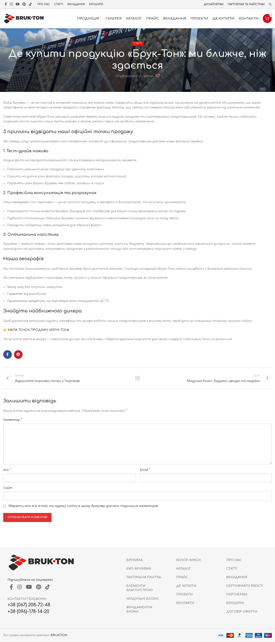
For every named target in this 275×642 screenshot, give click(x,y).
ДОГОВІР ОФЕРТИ (241, 611)
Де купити (186, 585)
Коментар (12, 420)
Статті (137, 43)
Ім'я (7, 470)
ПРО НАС (234, 560)
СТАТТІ (231, 568)
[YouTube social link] (17, 4)
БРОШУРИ (235, 603)
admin (148, 76)
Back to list (137, 378)
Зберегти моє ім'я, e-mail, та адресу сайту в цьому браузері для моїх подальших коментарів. (83, 506)
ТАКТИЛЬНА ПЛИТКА (143, 577)
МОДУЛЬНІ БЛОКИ (142, 598)
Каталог (183, 568)
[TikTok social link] (30, 4)
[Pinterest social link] (24, 4)
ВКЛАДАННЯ (236, 577)
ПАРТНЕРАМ (236, 594)
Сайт (7, 488)
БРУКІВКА (134, 560)
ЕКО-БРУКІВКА (138, 568)
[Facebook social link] (5, 4)
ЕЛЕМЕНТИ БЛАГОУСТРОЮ (139, 588)
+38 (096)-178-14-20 (28, 611)
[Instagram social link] (11, 4)
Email (145, 470)
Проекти (184, 594)
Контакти (185, 603)
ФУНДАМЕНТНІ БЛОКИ (139, 609)
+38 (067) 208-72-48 (29, 604)
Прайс (182, 577)
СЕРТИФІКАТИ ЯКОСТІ (244, 585)
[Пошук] (270, 4)
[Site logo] (24, 18)
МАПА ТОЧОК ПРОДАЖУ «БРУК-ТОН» (38, 330)
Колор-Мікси (188, 560)
